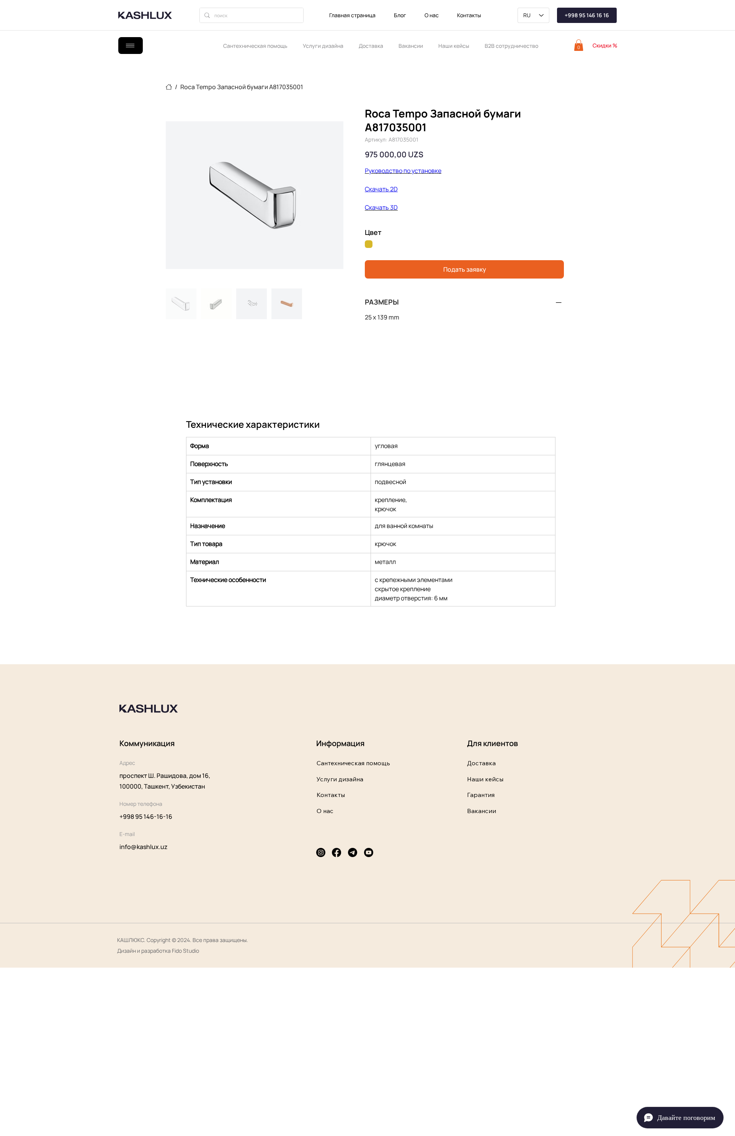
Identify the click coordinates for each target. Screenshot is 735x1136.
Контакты (331, 795)
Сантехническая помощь (353, 763)
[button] (578, 45)
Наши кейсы (485, 779)
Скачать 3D (381, 207)
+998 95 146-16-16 (145, 816)
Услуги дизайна (340, 779)
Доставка (481, 763)
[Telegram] (352, 852)
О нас (325, 811)
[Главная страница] (169, 87)
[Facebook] (336, 852)
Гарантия (481, 795)
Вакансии (481, 811)
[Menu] (130, 45)
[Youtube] (368, 852)
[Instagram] (320, 852)
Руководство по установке (403, 170)
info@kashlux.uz (143, 847)
